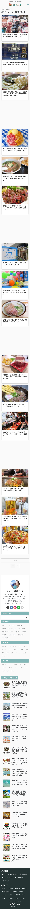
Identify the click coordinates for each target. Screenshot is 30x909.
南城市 (4, 895)
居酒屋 (10, 664)
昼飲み (24, 664)
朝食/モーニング (12, 646)
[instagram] (15, 607)
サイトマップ (6, 880)
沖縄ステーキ (12, 625)
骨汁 (12, 631)
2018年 (7, 9)
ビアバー (11, 667)
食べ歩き (4, 646)
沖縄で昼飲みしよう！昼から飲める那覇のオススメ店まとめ (19, 835)
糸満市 (21, 891)
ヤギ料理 (24, 631)
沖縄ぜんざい (21, 634)
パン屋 (21, 649)
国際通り (25, 888)
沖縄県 (4, 888)
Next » (15, 560)
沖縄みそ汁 (4, 634)
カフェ (10, 649)
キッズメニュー (5, 656)
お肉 (27, 649)
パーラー (4, 628)
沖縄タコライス (21, 628)
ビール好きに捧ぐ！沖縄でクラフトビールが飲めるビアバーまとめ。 (19, 814)
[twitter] (7, 607)
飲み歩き (4, 664)
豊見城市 (14, 891)
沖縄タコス (19, 625)
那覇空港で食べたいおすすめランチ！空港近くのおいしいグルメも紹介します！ (19, 705)
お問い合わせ (19, 877)
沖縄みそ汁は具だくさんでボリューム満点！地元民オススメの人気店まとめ (19, 846)
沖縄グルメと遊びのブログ (15, 901)
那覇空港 (18, 888)
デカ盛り (25, 652)
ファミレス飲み (5, 671)
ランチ (19, 646)
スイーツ (16, 649)
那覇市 (11, 888)
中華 (12, 652)
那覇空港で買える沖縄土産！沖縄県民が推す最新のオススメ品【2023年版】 (19, 793)
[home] (22, 607)
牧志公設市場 (6, 891)
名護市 (11, 898)
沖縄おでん (17, 631)
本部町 (23, 898)
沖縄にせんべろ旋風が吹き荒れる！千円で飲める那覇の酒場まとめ (19, 803)
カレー (25, 646)
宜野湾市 (18, 895)
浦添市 (11, 895)
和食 (3, 652)
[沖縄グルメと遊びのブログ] (15, 5)
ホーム (4, 874)
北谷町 (24, 895)
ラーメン (4, 649)
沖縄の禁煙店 (5, 637)
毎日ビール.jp (15, 904)
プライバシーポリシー (8, 877)
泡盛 (13, 671)
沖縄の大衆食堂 (12, 628)
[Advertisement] (15, 114)
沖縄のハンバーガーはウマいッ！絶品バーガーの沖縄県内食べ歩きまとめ (19, 825)
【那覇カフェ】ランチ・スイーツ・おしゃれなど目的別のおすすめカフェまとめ (19, 782)
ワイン (16, 667)
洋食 (8, 652)
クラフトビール (17, 664)
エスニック (17, 652)
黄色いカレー (5, 631)
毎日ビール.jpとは (13, 874)
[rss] (18, 607)
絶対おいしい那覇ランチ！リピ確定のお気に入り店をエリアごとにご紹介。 (19, 695)
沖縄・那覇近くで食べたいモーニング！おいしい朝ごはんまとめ (19, 738)
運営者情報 (24, 874)
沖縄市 (4, 898)
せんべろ (4, 667)
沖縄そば (4, 625)
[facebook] (11, 607)
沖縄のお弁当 (13, 634)
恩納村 (17, 898)
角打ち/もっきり (24, 667)
